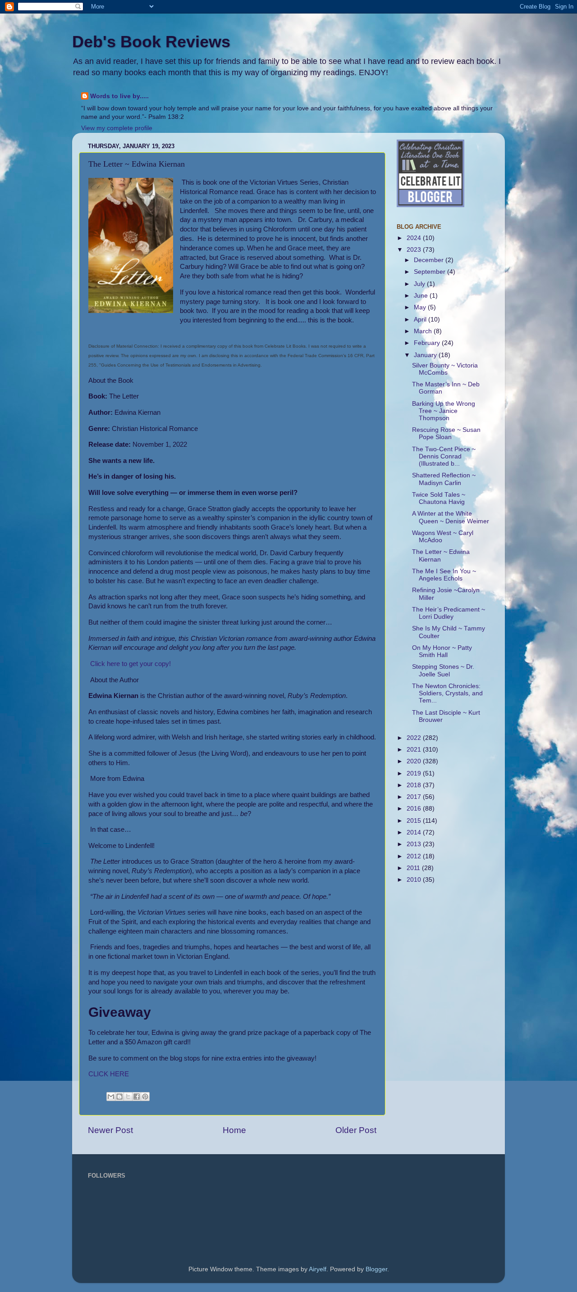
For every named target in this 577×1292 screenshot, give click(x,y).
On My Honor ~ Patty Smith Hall (442, 651)
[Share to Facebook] (136, 1096)
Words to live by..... (119, 96)
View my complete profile (116, 128)
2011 (414, 868)
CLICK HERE (108, 1074)
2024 (415, 238)
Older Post (355, 1130)
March (424, 331)
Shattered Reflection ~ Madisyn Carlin (444, 479)
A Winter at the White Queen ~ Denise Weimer (450, 517)
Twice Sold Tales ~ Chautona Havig (438, 498)
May (421, 307)
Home (234, 1130)
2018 (415, 785)
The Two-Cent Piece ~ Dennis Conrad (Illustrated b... (444, 456)
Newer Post (110, 1130)
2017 (415, 796)
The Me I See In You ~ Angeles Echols (444, 575)
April (421, 319)
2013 (415, 844)
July (420, 284)
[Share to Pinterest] (145, 1096)
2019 (415, 773)
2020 (415, 761)
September (430, 271)
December (429, 260)
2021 (415, 749)
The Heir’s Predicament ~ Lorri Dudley (448, 613)
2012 (415, 856)
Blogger (376, 1269)
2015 (415, 820)
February (428, 343)
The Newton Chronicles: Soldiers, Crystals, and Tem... (447, 693)
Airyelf (317, 1269)
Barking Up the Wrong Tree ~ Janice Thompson (443, 411)
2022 (415, 737)
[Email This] (110, 1096)
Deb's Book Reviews (151, 41)
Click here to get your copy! (129, 663)
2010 (415, 879)
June (422, 295)
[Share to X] (128, 1096)
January (426, 355)
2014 (415, 832)
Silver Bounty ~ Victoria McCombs (445, 369)
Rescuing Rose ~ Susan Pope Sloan (446, 433)
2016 (415, 808)
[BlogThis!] (119, 1096)
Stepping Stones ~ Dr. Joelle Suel (443, 670)
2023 (415, 249)
